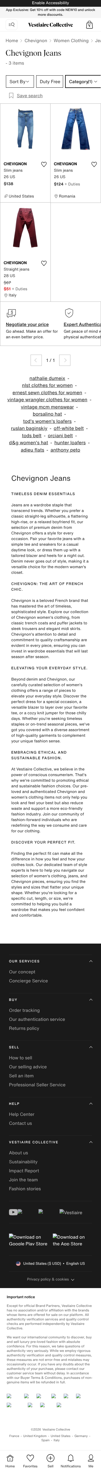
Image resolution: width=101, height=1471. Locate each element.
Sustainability (23, 1161)
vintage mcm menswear (47, 407)
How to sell (20, 1057)
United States (61, 1436)
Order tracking (24, 1010)
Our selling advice (28, 1066)
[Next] (64, 360)
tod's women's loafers (47, 421)
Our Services (24, 961)
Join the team (23, 1179)
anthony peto (65, 450)
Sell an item (21, 1075)
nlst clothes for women (47, 385)
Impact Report (24, 1170)
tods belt (32, 435)
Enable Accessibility (50, 3)
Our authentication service (37, 1019)
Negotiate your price (27, 324)
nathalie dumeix (47, 378)
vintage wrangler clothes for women (47, 399)
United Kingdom (35, 1436)
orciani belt (60, 435)
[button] (89, 25)
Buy (13, 1000)
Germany (81, 1436)
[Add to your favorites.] (43, 164)
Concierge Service (28, 980)
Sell (14, 1047)
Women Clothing (71, 40)
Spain (45, 1440)
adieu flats (32, 450)
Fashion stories (25, 1188)
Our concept (22, 971)
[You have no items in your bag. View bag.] (89, 25)
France (14, 1436)
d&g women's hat (28, 442)
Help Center (21, 1114)
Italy (57, 1440)
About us (18, 1152)
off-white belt (69, 428)
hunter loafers (70, 442)
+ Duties (72, 184)
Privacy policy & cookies (48, 1279)
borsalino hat (47, 414)
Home (12, 40)
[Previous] (36, 360)
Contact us (20, 1123)
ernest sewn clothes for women (47, 392)
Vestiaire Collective (33, 1142)
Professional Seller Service (37, 1084)
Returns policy (24, 1028)
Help (14, 1103)
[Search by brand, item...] (11, 24)
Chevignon (35, 40)
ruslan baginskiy (29, 428)
